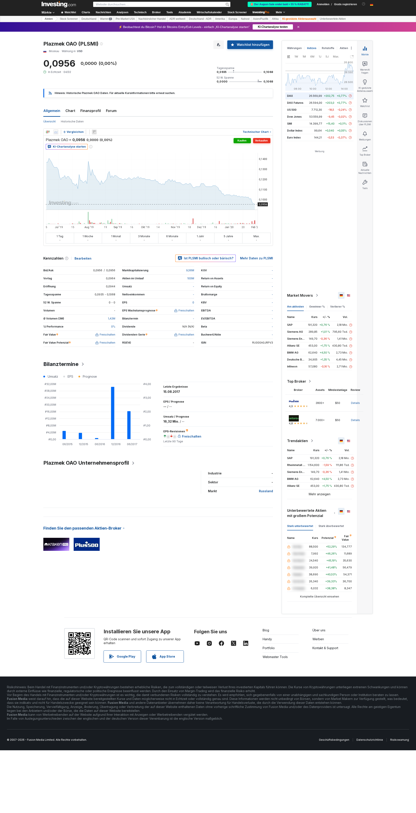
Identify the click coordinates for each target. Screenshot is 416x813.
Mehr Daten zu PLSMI (256, 258)
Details (355, 403)
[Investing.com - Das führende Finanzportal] (59, 4)
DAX (290, 95)
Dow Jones (294, 116)
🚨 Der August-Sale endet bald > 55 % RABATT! (279, 4)
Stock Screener (237, 12)
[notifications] (363, 4)
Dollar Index (294, 130)
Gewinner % (317, 306)
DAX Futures (295, 102)
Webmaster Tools (275, 657)
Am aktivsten (295, 306)
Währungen (294, 48)
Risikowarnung (399, 739)
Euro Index (294, 137)
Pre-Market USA (125, 18)
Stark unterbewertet (300, 526)
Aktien (49, 18)
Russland (266, 491)
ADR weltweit (177, 18)
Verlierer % (337, 306)
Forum (111, 111)
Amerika (220, 18)
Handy (267, 639)
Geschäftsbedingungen (334, 739)
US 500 (291, 109)
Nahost (245, 18)
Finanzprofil (90, 111)
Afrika (275, 18)
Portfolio (269, 648)
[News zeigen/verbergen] (94, 132)
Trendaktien (297, 441)
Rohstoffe (328, 48)
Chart (70, 111)
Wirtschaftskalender (209, 12)
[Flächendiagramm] (56, 132)
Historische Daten (72, 121)
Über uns (318, 630)
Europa (233, 18)
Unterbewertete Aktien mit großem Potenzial (306, 513)
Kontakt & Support (325, 648)
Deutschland (88, 18)
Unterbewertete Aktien (333, 18)
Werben (318, 639)
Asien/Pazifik (260, 18)
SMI (289, 123)
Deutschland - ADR (200, 18)
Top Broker (296, 381)
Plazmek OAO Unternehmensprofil (86, 463)
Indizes (311, 48)
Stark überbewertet (331, 526)
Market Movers (300, 295)
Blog (266, 630)
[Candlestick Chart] (47, 132)
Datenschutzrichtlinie (369, 739)
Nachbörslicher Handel (152, 18)
